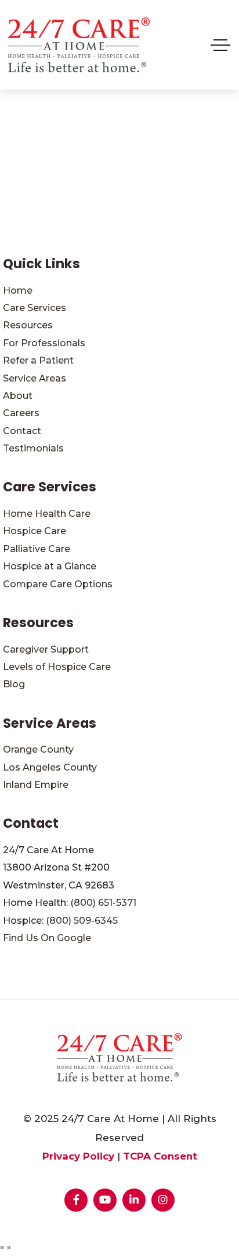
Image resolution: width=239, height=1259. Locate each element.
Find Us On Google (47, 937)
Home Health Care (46, 513)
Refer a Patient (38, 360)
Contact (22, 430)
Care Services (34, 307)
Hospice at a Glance (49, 566)
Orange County (38, 749)
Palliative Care (36, 548)
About (17, 395)
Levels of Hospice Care (57, 666)
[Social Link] (76, 1200)
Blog (14, 684)
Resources (28, 325)
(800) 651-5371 (103, 902)
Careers (21, 413)
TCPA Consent (160, 1156)
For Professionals (44, 343)
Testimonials (33, 448)
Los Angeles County (50, 767)
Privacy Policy (78, 1156)
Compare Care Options (58, 584)
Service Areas (34, 378)
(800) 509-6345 (82, 920)
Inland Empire (35, 784)
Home (17, 290)
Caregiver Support (46, 649)
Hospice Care (34, 530)
